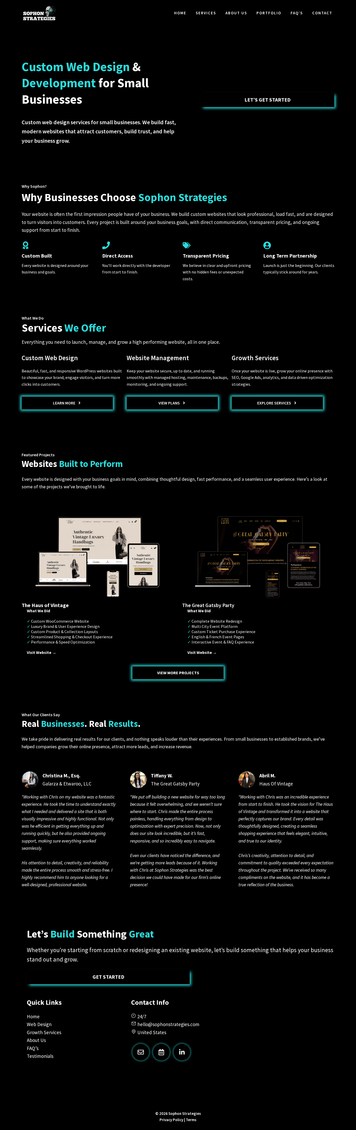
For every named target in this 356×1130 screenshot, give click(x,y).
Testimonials (40, 1056)
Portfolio (268, 12)
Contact (322, 12)
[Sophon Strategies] (39, 13)
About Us (236, 12)
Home (180, 12)
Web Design (39, 1024)
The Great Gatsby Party (175, 784)
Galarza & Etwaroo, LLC (66, 784)
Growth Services (44, 1032)
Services (206, 12)
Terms (191, 1119)
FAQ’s (297, 12)
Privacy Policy (171, 1119)
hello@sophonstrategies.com (168, 1024)
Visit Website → (41, 652)
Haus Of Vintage (276, 784)
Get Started (108, 976)
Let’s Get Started (267, 99)
